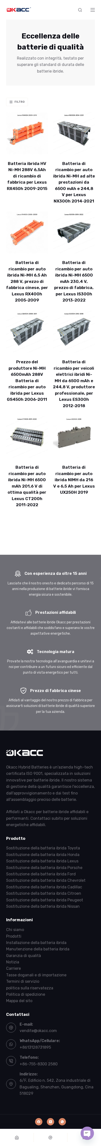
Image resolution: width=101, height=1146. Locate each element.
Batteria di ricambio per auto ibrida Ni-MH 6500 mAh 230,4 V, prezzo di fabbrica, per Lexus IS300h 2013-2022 (74, 281)
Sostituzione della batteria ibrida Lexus (42, 861)
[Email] (51, 1137)
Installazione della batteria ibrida (36, 942)
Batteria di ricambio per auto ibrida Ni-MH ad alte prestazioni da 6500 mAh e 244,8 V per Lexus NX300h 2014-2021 (74, 182)
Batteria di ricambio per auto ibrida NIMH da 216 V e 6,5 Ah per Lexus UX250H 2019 (74, 480)
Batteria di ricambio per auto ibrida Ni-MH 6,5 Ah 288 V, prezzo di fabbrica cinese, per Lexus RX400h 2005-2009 (27, 281)
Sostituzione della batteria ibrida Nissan (43, 906)
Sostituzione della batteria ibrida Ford (41, 874)
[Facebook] (38, 1121)
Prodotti (13, 936)
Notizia (12, 962)
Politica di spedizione (25, 994)
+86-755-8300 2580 (39, 1064)
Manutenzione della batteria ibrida (37, 949)
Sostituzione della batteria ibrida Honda (42, 854)
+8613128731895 (35, 1047)
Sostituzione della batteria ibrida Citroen (43, 893)
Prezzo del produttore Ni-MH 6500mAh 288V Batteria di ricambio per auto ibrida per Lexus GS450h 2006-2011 (27, 380)
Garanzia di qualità (23, 955)
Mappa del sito (19, 1000)
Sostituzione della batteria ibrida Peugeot (44, 900)
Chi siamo (15, 929)
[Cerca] (80, 10)
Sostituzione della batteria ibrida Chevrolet (46, 880)
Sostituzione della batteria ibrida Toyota (43, 848)
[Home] (17, 1137)
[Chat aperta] (87, 1133)
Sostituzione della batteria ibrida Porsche (44, 867)
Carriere (13, 968)
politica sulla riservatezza (29, 988)
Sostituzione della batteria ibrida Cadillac (44, 887)
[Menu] (92, 10)
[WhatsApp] (62, 1121)
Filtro (19, 101)
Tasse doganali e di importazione (36, 975)
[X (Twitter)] (50, 1121)
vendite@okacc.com (38, 1030)
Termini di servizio (22, 981)
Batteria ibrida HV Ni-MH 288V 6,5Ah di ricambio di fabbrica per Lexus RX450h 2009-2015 (27, 176)
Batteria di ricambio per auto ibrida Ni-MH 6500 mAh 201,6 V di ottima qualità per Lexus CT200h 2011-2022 (27, 486)
